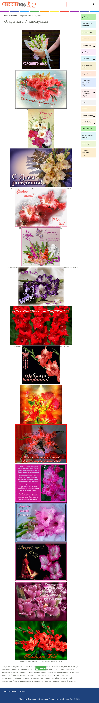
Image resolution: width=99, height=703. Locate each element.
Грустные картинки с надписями (85, 153)
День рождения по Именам (87, 25)
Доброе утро (86, 17)
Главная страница (10, 16)
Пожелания (85, 39)
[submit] (93, 4)
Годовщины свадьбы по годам (86, 83)
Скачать (42, 668)
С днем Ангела (87, 74)
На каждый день (87, 32)
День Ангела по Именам (87, 66)
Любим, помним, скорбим (87, 136)
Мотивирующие (87, 128)
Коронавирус (86, 144)
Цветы (84, 102)
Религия (84, 109)
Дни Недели (86, 52)
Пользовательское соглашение (14, 691)
